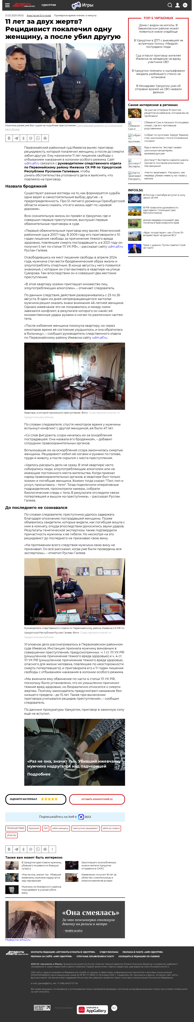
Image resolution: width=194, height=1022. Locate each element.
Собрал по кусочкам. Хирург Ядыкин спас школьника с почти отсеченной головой (166, 137)
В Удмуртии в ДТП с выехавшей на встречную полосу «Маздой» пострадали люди (158, 44)
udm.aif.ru (32, 163)
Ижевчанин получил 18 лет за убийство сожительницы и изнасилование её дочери (98, 877)
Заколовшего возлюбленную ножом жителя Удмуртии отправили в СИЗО (98, 865)
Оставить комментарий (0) (97, 799)
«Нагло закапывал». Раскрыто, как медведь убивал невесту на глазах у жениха (165, 175)
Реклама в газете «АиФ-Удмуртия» (143, 952)
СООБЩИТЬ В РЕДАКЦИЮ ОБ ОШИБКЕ (139, 956)
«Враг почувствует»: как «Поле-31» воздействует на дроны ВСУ (163, 234)
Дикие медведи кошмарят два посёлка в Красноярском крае (161, 221)
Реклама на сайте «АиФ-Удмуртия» (51, 956)
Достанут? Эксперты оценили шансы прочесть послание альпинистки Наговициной (166, 163)
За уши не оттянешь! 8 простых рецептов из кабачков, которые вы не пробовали (166, 112)
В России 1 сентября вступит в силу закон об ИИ (164, 196)
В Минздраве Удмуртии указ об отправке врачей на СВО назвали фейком (158, 89)
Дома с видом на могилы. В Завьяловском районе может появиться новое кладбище (158, 28)
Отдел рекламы (109, 952)
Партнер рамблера (64, 1008)
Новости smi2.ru (18, 940)
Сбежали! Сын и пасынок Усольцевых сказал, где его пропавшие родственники (166, 125)
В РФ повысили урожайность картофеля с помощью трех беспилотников (160, 210)
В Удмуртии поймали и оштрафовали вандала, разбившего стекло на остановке (158, 74)
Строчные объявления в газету (95, 956)
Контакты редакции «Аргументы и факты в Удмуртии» (63, 952)
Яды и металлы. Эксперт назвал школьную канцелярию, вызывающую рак (163, 150)
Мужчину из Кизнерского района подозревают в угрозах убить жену (41, 889)
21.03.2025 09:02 (14, 15)
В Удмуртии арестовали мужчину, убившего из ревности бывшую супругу (42, 865)
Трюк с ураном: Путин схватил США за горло (164, 246)
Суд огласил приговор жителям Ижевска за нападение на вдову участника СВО (158, 59)
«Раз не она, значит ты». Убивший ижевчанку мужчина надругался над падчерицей (74, 763)
